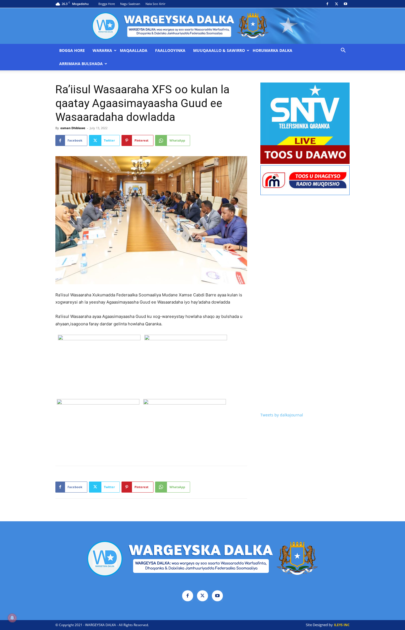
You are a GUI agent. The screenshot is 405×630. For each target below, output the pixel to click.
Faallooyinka (170, 50)
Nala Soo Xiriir (155, 4)
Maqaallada (133, 50)
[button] (343, 51)
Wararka (102, 50)
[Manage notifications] (12, 617)
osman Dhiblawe (72, 128)
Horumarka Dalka (272, 50)
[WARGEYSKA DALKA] (202, 26)
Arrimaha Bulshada (81, 63)
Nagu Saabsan (130, 4)
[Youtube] (345, 4)
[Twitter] (336, 4)
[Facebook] (327, 4)
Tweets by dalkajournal (281, 415)
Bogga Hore (106, 4)
